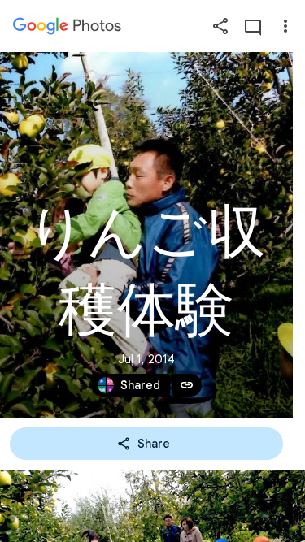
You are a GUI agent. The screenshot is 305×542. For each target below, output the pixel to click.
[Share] (220, 26)
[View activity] (253, 26)
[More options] (285, 26)
